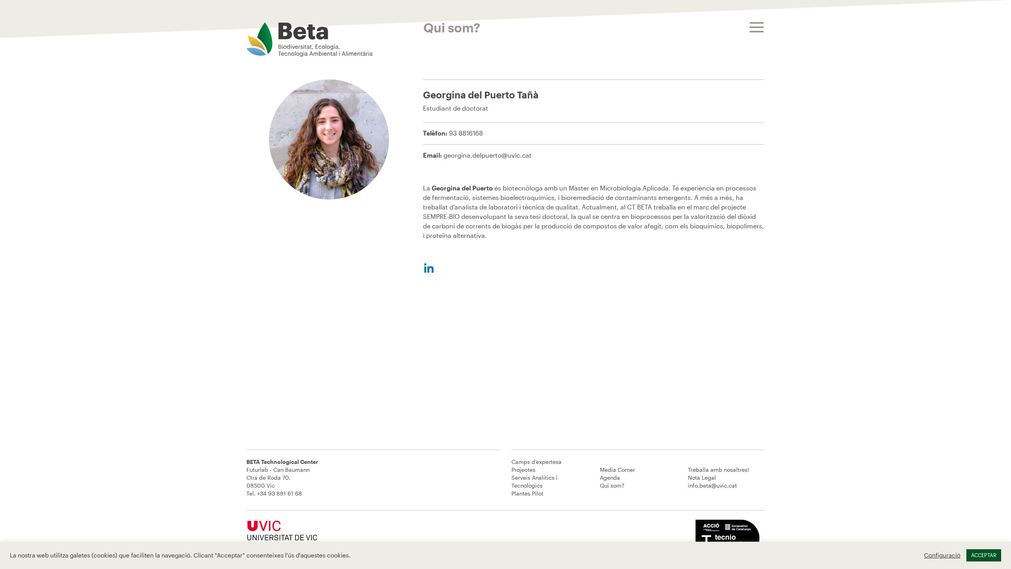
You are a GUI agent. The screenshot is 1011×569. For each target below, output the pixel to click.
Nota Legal (702, 477)
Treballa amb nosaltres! (718, 469)
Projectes (523, 469)
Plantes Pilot (527, 493)
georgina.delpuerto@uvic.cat (487, 155)
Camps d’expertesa (536, 461)
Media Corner (617, 469)
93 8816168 (466, 133)
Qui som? (612, 485)
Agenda (610, 477)
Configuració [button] (942, 555)
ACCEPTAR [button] (983, 555)
